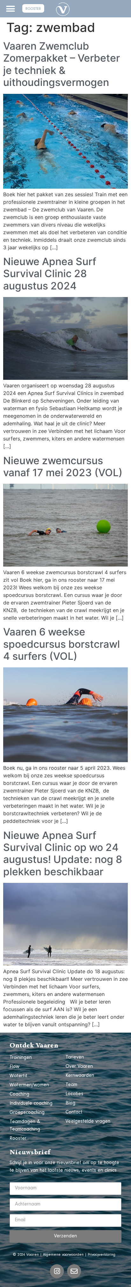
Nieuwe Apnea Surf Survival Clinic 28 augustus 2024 (49, 273)
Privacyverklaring (101, 1255)
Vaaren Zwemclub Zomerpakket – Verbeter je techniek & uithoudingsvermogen (61, 64)
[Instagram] (57, 1271)
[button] (10, 9)
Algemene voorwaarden (63, 1255)
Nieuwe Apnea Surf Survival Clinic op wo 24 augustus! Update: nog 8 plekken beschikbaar (62, 853)
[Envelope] (74, 1271)
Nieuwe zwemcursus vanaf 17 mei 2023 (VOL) (62, 466)
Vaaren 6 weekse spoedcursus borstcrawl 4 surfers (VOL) (61, 644)
